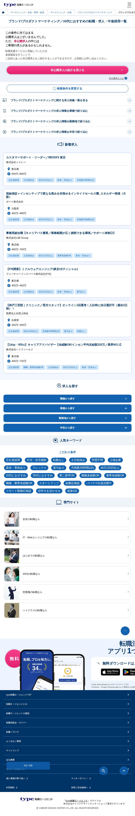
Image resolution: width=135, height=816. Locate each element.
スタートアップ (49, 483)
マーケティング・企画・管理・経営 (27, 12)
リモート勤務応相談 (18, 490)
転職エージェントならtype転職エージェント (19, 4)
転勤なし (58, 459)
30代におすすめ (43, 475)
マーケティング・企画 (61, 12)
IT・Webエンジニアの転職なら (40, 537)
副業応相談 (73, 483)
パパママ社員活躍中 (99, 483)
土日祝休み (78, 459)
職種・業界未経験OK (19, 483)
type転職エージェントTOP (18, 694)
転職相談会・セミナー (16, 722)
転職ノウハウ (12, 731)
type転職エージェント (3, 12)
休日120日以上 (110, 467)
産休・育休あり (16, 467)
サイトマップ (12, 750)
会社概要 (10, 759)
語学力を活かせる (49, 490)
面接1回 (72, 490)
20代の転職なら (31, 573)
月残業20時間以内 (82, 467)
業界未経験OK (115, 475)
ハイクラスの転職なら (35, 610)
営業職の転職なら (32, 592)
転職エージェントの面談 (17, 713)
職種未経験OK (90, 475)
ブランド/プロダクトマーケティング (95, 12)
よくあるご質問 (13, 741)
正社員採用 (13, 459)
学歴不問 (97, 459)
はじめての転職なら (34, 555)
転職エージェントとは (16, 703)
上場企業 (115, 459)
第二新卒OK (67, 475)
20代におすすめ (16, 475)
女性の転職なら (31, 519)
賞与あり (58, 467)
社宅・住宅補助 (36, 459)
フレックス (39, 467)
